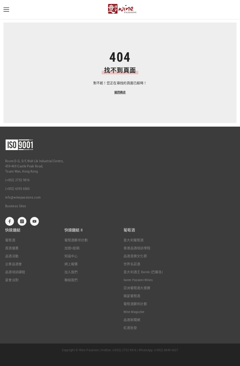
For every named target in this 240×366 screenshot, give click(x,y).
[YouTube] (34, 221)
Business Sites (15, 206)
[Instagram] (22, 221)
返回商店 (120, 92)
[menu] (6, 9)
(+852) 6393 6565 (17, 189)
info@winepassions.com (23, 197)
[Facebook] (9, 221)
